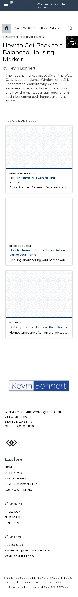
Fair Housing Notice (51, 587)
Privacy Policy (33, 582)
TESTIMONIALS (16, 478)
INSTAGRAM (13, 517)
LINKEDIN (12, 523)
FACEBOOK (12, 511)
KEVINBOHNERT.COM (19, 556)
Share (72, 44)
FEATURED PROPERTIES (21, 484)
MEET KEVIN (13, 472)
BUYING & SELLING (18, 490)
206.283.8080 (26, 426)
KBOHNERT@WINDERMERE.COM (27, 550)
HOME (9, 467)
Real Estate (11, 37)
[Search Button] (70, 28)
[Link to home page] (21, 5)
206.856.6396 (14, 544)
